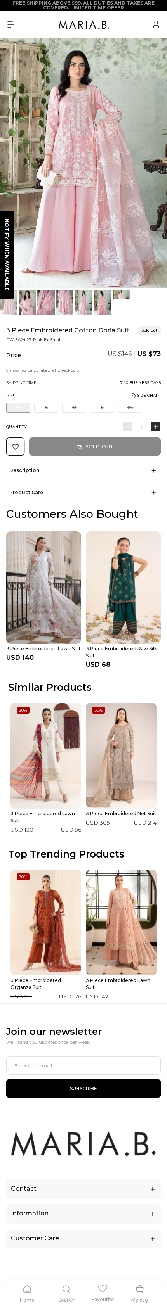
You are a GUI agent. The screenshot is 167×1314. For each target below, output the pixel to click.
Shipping (16, 370)
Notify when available (7, 255)
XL (134, 408)
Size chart (149, 395)
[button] (11, 24)
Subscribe (83, 1088)
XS (23, 408)
